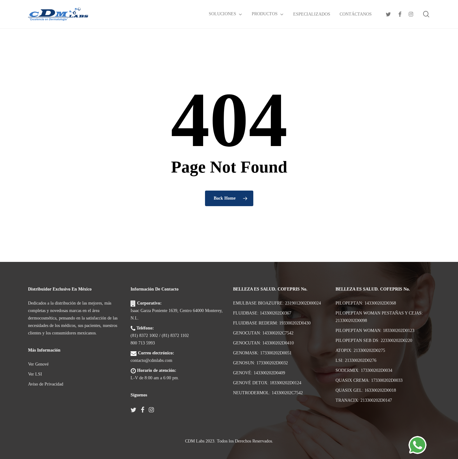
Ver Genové (38, 364)
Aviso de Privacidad (45, 384)
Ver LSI (35, 374)
